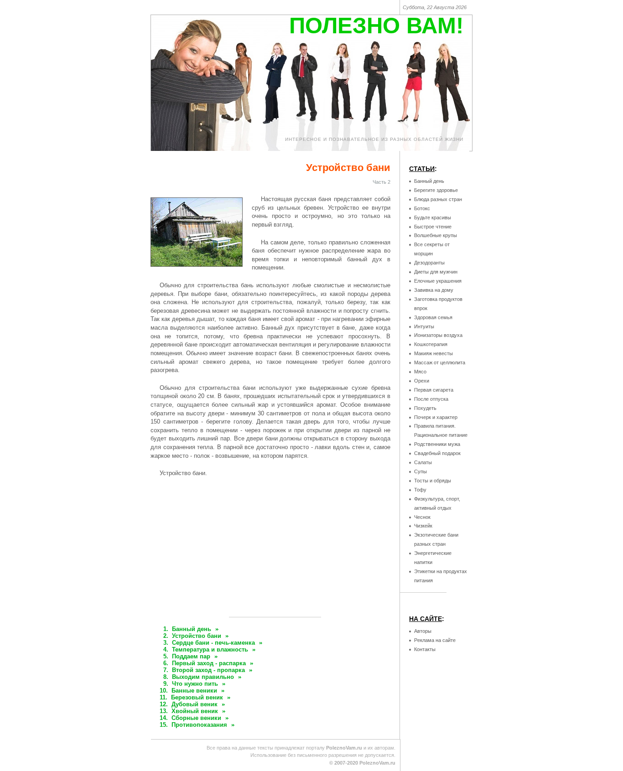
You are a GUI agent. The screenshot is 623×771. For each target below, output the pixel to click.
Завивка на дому (433, 290)
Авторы (422, 631)
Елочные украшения (438, 281)
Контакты (425, 649)
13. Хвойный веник (189, 711)
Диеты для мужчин (435, 271)
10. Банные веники (188, 690)
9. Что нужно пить (190, 683)
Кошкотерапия (430, 344)
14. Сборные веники (190, 717)
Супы (420, 471)
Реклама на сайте (435, 640)
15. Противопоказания (193, 724)
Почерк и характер (435, 417)
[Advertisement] (275, 551)
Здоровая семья (433, 317)
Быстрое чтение (433, 226)
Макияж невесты (433, 353)
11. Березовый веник (191, 697)
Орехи (421, 380)
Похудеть (425, 408)
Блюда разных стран (438, 199)
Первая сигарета (433, 390)
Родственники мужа (437, 444)
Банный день (429, 181)
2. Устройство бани (192, 635)
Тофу (420, 489)
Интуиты (424, 326)
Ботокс (422, 208)
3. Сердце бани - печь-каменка (209, 642)
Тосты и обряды (432, 480)
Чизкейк (423, 525)
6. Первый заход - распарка (204, 663)
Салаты (423, 462)
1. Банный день (187, 629)
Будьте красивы (432, 217)
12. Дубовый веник (189, 704)
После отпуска (431, 399)
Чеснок (422, 517)
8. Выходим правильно (198, 676)
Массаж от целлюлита (439, 362)
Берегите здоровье (436, 190)
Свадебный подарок (437, 453)
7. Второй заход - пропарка (204, 670)
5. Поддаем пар (186, 656)
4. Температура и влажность (205, 649)
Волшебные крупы (435, 235)
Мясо (420, 371)
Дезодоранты (429, 262)
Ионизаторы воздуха (438, 335)
